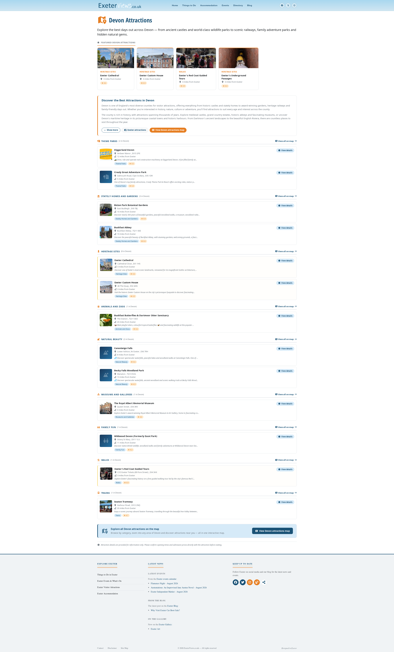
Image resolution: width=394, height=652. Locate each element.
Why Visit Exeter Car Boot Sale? (165, 610)
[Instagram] (294, 5)
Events (225, 5)
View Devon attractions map (169, 130)
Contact (100, 648)
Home (175, 5)
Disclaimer (112, 648)
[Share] (264, 582)
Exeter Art (155, 628)
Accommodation (208, 5)
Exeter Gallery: (165, 624)
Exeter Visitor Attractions (108, 587)
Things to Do (189, 5)
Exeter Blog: (172, 605)
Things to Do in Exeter (107, 574)
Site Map (124, 648)
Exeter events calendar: (167, 578)
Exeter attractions (136, 130)
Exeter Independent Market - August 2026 (169, 591)
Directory (238, 5)
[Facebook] (281, 5)
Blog (249, 5)
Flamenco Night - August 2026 (164, 583)
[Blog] (257, 582)
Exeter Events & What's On (109, 580)
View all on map (286, 141)
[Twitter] (288, 5)
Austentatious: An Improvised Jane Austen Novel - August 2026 (179, 587)
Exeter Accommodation (107, 593)
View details (286, 150)
